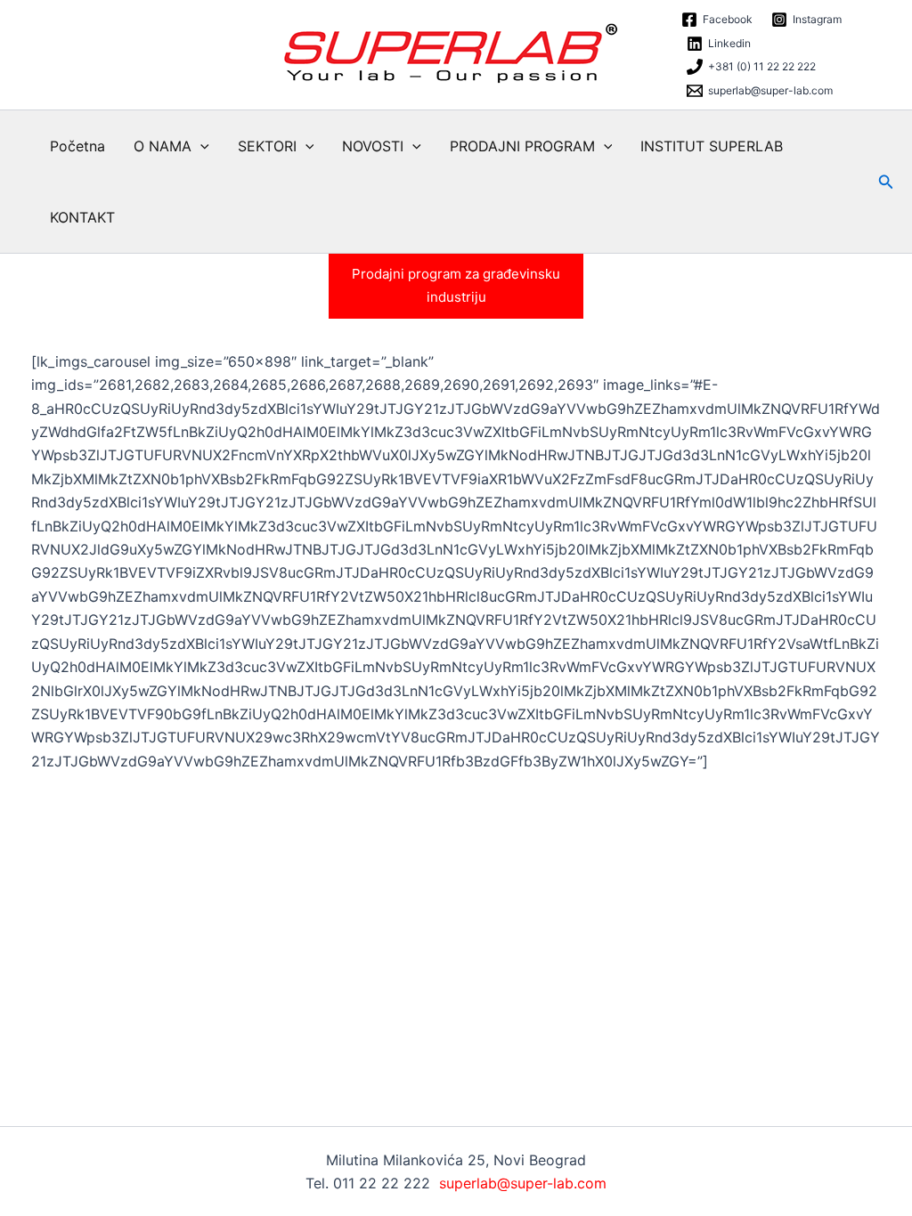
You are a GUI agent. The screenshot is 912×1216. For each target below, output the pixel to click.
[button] (200, 146)
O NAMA (162, 146)
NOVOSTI (372, 146)
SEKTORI (267, 146)
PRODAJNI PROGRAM (522, 146)
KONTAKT (82, 217)
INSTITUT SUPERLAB (711, 146)
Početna (77, 146)
